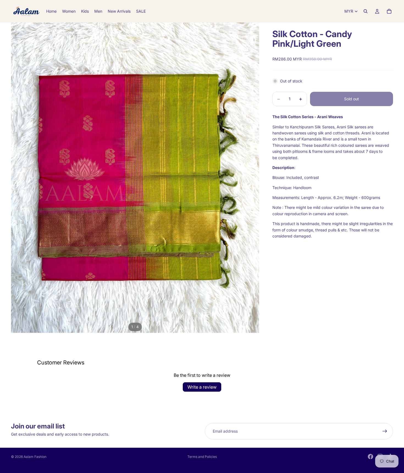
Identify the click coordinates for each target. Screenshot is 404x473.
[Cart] (389, 11)
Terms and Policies (202, 457)
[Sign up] (385, 431)
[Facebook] (370, 456)
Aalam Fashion (35, 457)
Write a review (202, 387)
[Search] (365, 11)
